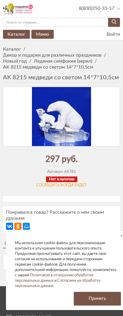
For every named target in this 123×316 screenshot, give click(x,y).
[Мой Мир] (26, 226)
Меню (42, 34)
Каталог (16, 34)
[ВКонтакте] (9, 226)
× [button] (121, 235)
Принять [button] (97, 298)
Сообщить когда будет (61, 185)
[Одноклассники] (17, 226)
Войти (112, 34)
